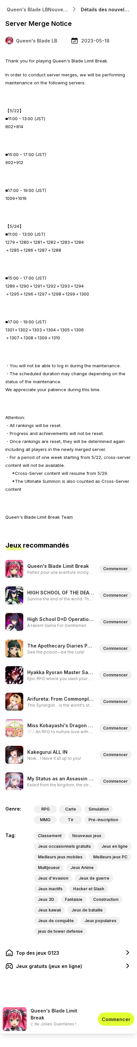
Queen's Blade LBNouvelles (38, 9)
